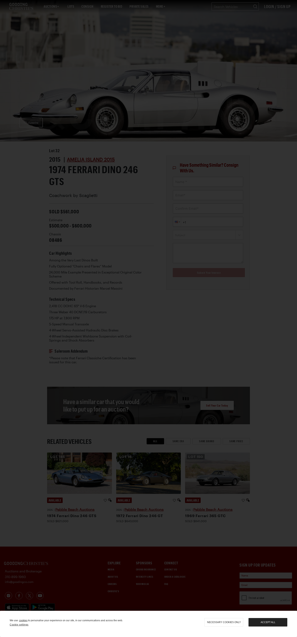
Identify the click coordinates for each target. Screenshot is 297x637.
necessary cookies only (224, 622)
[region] (148, 624)
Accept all (268, 622)
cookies (23, 620)
